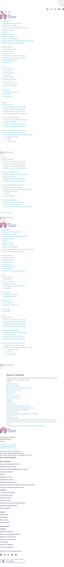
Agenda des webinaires (12, 398)
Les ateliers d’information (9, 49)
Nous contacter (8, 446)
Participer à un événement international (14, 109)
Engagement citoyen (7, 34)
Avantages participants (8, 266)
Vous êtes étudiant (7, 159)
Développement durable (10, 283)
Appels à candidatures (12, 384)
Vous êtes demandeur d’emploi (10, 117)
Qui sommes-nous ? (7, 68)
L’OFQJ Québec (6, 311)
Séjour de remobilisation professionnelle (13, 43)
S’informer (9, 394)
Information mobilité (6, 47)
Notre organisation (9, 73)
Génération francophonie (10, 79)
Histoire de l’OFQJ (8, 303)
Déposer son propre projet (7, 539)
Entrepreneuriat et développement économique (15, 27)
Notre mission (7, 70)
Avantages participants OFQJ (10, 60)
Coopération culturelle (8, 30)
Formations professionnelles (10, 38)
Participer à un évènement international (14, 124)
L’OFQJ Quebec (8, 96)
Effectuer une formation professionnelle (14, 111)
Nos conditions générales (8, 457)
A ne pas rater (10, 416)
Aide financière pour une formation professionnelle (20, 408)
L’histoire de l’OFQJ (9, 77)
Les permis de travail (8, 51)
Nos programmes (6, 21)
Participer (3, 102)
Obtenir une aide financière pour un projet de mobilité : (18, 135)
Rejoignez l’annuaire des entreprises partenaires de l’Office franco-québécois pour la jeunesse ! (31, 420)
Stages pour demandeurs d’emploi (11, 23)
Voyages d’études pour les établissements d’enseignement (18, 41)
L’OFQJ (3, 66)
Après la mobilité (6, 62)
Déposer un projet (11, 392)
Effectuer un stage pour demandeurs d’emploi (16, 120)
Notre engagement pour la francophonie (14, 286)
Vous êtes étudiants (7, 105)
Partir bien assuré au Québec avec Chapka (13, 55)
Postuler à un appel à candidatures (13, 187)
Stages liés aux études (8, 36)
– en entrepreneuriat (10, 141)
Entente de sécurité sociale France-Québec (13, 58)
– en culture (8, 139)
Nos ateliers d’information (13, 396)
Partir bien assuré (7, 264)
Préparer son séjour (7, 53)
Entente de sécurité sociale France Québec (13, 503)
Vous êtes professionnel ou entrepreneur (13, 185)
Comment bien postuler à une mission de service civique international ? (25, 426)
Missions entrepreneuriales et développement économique (22, 414)
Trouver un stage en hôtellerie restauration (15, 113)
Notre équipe (4, 517)
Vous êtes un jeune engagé (9, 200)
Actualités (61, 3)
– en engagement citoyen (11, 137)
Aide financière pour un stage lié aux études (18, 406)
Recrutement (7, 94)
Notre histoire (6, 90)
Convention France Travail (11, 84)
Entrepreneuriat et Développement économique (14, 469)
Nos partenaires (8, 81)
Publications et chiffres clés (11, 92)
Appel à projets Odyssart (13, 386)
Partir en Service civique (10, 122)
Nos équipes (7, 75)
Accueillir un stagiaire (6, 544)
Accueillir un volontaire (7, 547)
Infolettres (61, 1)
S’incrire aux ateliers (6, 212)
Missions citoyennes (11, 412)
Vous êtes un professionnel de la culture (13, 202)
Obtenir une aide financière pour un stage (15, 107)
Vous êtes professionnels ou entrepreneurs (14, 130)
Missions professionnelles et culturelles (17, 410)
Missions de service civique (9, 25)
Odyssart (4, 32)
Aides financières (11, 404)
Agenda (62, 5)
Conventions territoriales (10, 86)
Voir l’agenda (4, 542)
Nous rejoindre (4, 520)
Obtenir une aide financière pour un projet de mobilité (18, 189)
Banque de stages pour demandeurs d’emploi (18, 388)
